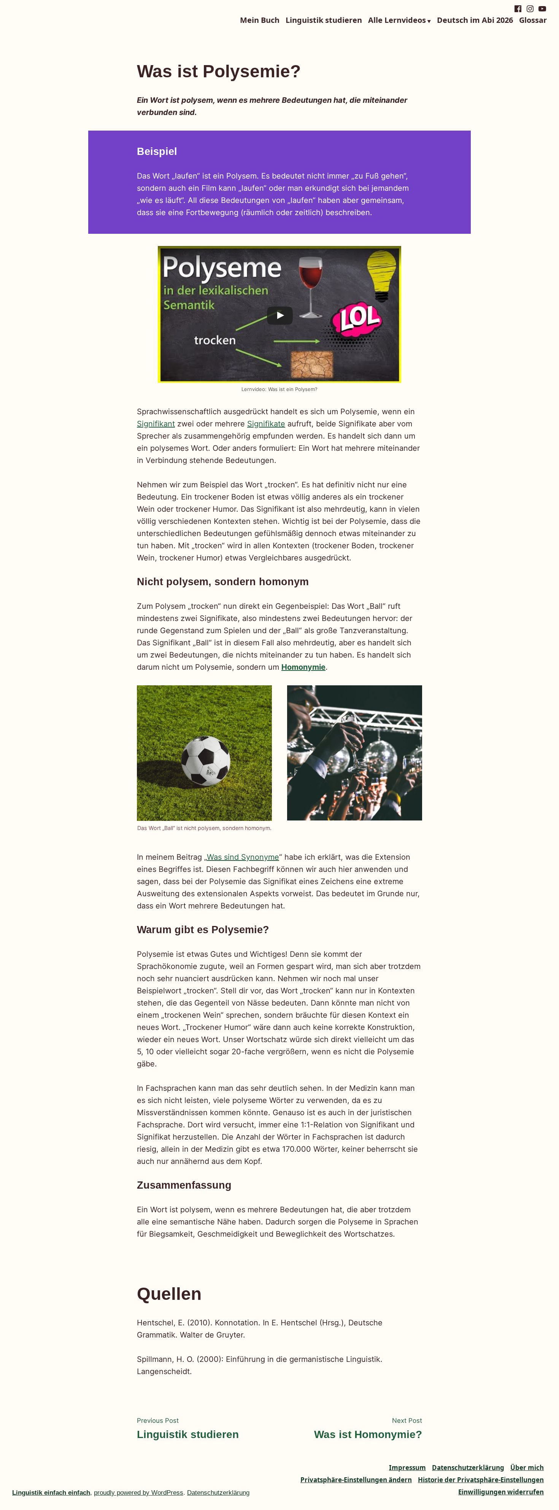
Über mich (527, 1467)
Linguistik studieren (324, 20)
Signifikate (266, 423)
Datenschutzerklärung (468, 1467)
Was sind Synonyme (243, 857)
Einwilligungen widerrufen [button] (501, 1492)
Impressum (407, 1467)
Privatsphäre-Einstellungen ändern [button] (356, 1479)
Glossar (533, 20)
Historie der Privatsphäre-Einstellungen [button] (481, 1479)
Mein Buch (260, 20)
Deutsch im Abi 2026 (475, 20)
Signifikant (156, 423)
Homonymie (303, 667)
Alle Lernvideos (397, 20)
